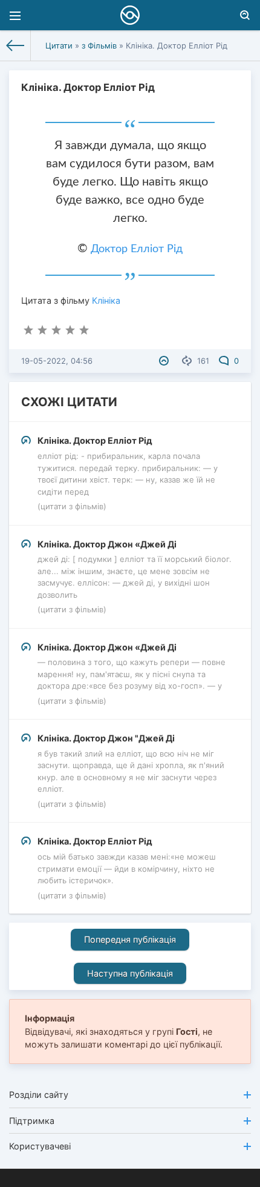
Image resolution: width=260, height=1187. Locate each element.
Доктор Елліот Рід (137, 249)
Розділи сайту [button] (38, 1094)
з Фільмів (99, 45)
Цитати (59, 45)
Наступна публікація (130, 973)
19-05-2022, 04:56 (57, 361)
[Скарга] (165, 361)
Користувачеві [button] (40, 1146)
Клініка (106, 300)
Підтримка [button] (31, 1120)
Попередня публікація (130, 939)
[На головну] (15, 45)
